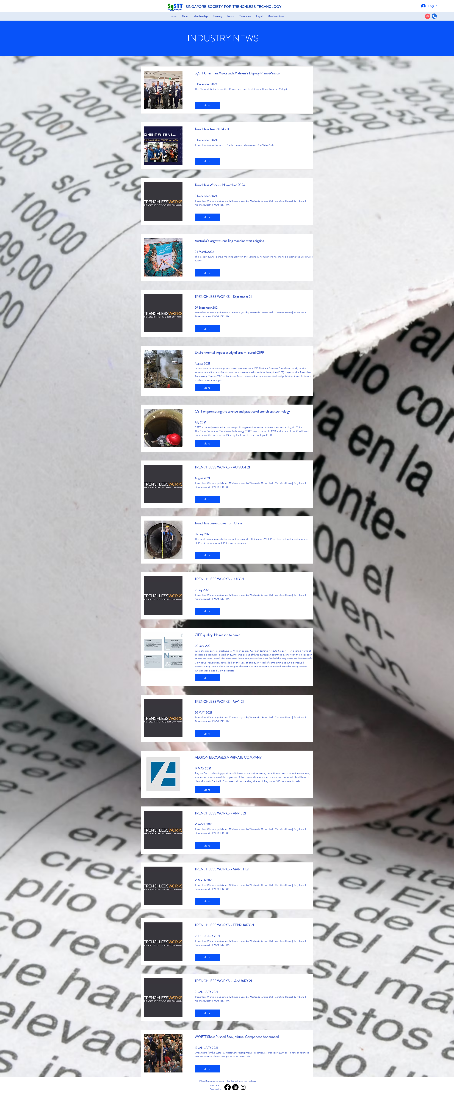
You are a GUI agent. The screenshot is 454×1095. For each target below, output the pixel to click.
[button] (185, 16)
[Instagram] (243, 1087)
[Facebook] (227, 1087)
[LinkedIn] (235, 1087)
